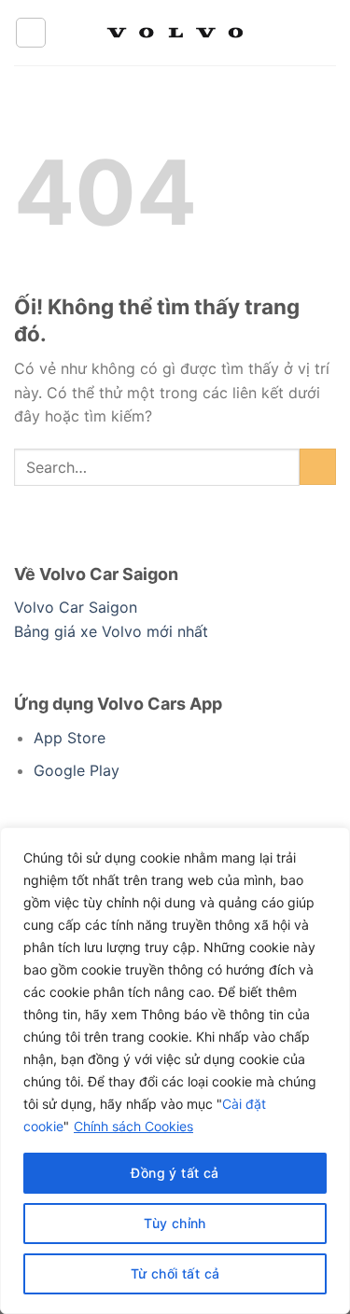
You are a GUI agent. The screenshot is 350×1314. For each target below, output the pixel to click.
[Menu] (31, 33)
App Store (69, 737)
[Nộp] (318, 467)
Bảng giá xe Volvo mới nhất (111, 631)
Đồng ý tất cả (174, 1173)
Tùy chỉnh (175, 1223)
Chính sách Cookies (133, 1126)
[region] (175, 1070)
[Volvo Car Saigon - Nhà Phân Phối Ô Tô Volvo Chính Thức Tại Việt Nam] (175, 33)
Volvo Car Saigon (75, 607)
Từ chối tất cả (175, 1273)
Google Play (76, 770)
